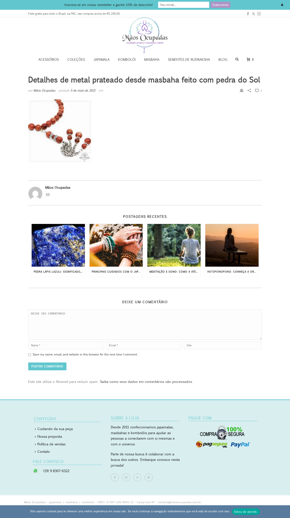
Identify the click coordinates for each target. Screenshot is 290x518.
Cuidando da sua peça (55, 428)
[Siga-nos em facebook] (115, 477)
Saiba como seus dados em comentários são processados (146, 381)
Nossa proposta (49, 436)
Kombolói (127, 59)
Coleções (76, 59)
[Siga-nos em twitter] (137, 477)
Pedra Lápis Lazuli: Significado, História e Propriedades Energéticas (59, 271)
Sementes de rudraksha (189, 59)
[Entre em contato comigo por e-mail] (47, 195)
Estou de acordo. (246, 511)
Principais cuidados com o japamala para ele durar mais (117, 271)
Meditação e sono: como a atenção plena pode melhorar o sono (175, 271)
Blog (222, 59)
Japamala (101, 59)
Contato (43, 451)
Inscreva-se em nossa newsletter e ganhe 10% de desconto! (108, 4)
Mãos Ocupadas (44, 90)
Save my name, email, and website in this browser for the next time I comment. (85, 354)
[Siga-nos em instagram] (126, 477)
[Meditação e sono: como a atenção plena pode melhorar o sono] (174, 245)
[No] (285, 512)
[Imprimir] (241, 90)
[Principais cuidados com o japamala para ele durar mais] (116, 245)
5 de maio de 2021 (83, 90)
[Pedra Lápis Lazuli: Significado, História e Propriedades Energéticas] (58, 245)
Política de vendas (51, 444)
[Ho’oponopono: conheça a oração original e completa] (232, 245)
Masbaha (151, 59)
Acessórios (48, 59)
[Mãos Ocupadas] (145, 35)
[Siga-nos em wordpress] (149, 477)
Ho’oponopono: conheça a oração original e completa (233, 271)
